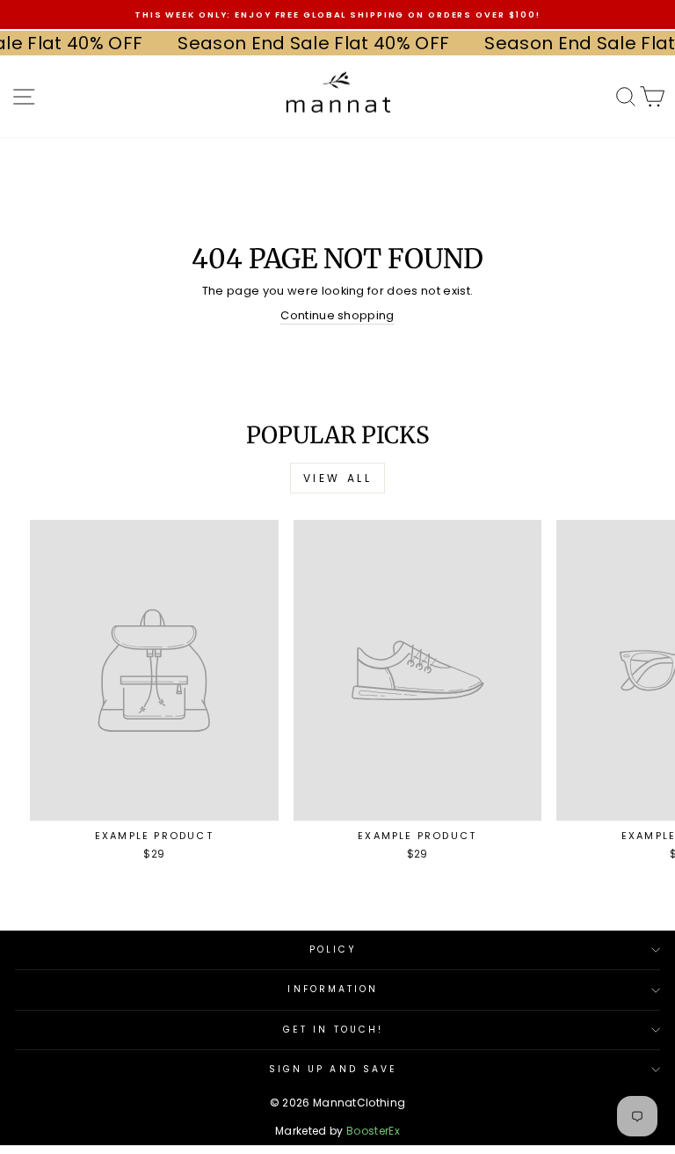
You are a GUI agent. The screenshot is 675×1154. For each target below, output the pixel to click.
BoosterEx (373, 1130)
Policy (333, 949)
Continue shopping (337, 316)
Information (332, 989)
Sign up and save (333, 1069)
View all (338, 478)
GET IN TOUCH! (333, 1029)
